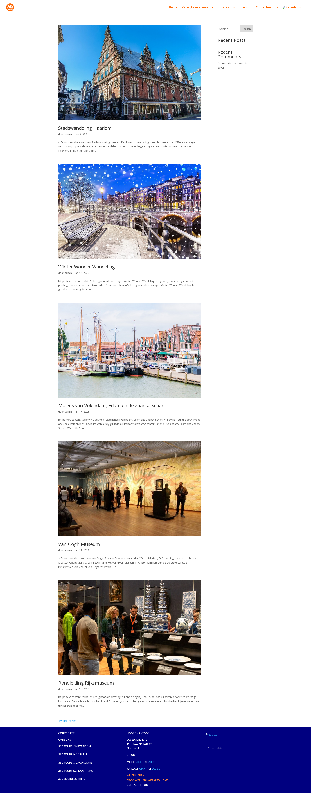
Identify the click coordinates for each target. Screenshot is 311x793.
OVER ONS (64, 739)
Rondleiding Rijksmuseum (86, 683)
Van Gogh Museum (79, 544)
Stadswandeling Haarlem (85, 128)
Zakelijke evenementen (198, 7)
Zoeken (246, 28)
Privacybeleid (214, 748)
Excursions (227, 7)
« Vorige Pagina (67, 720)
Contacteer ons (267, 7)
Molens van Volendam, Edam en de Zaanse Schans (112, 405)
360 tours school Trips (75, 771)
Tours (243, 7)
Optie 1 (139, 761)
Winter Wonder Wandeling (86, 266)
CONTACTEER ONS (138, 785)
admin (68, 134)
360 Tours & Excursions (75, 762)
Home (173, 7)
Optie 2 (152, 761)
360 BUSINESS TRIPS (71, 779)
